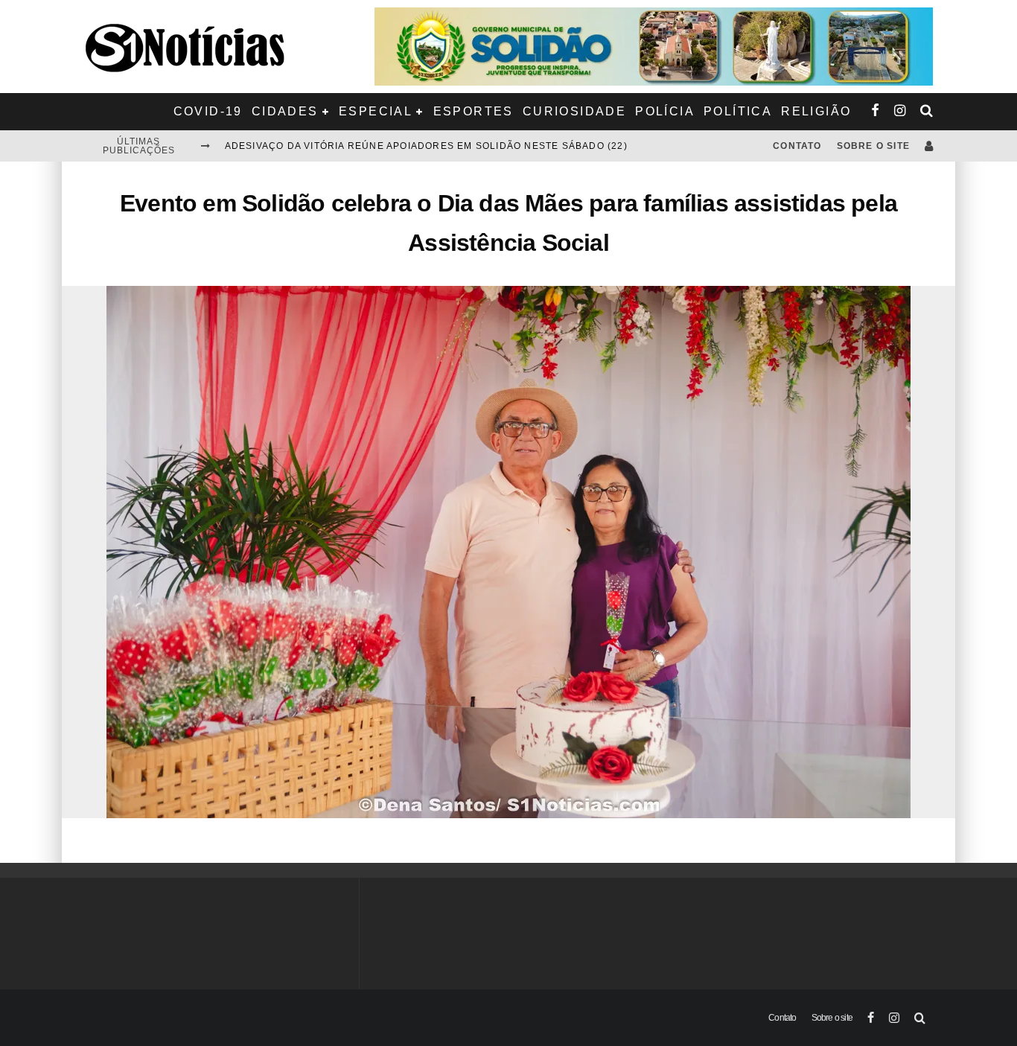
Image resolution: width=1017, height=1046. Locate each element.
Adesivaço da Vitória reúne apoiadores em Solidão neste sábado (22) (426, 146)
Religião (816, 111)
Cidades (285, 111)
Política (738, 111)
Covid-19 (208, 111)
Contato (797, 146)
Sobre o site (873, 146)
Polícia (665, 111)
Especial (375, 111)
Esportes (473, 111)
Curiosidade (574, 111)
